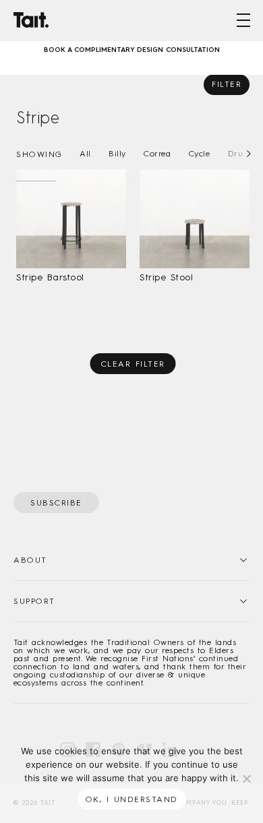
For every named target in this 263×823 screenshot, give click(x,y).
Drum (239, 153)
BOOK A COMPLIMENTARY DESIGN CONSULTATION (132, 46)
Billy (117, 153)
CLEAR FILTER (133, 364)
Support (34, 601)
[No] (246, 778)
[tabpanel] (131, 47)
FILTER (226, 84)
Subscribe (56, 503)
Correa (157, 153)
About (30, 560)
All (85, 153)
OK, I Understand (132, 799)
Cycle (199, 153)
